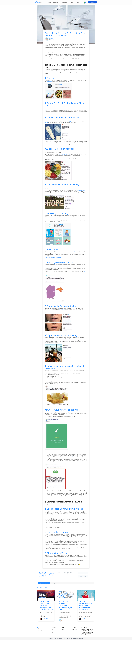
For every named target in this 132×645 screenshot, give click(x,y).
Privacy (63, 631)
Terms (63, 629)
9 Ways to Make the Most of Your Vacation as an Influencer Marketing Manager (87, 633)
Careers (53, 631)
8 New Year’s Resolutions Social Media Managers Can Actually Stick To (46, 605)
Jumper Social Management (74, 633)
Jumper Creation (75, 631)
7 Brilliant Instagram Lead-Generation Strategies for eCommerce (85, 605)
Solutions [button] (55, 2)
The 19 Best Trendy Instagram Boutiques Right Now (65, 605)
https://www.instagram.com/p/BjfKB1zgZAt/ (53, 257)
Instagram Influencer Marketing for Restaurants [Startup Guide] (87, 630)
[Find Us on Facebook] (40, 630)
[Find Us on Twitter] (41, 630)
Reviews (72, 2)
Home (49, 2)
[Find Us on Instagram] (38, 630)
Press (53, 632)
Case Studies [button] (64, 2)
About (53, 629)
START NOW (92, 2)
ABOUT (78, 2)
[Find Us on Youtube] (43, 630)
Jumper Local (74, 629)
